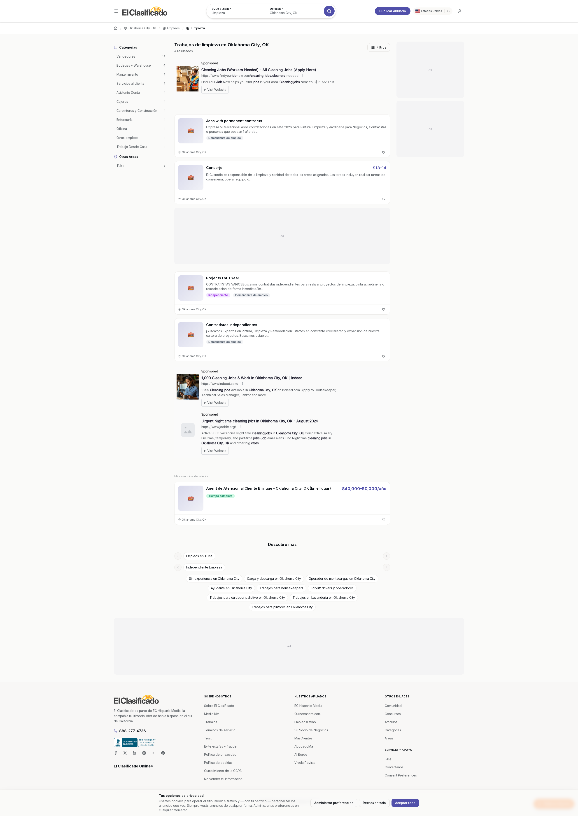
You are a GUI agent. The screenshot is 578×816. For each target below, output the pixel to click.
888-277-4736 (132, 731)
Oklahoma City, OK (142, 28)
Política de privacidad (220, 754)
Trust (208, 738)
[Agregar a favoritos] (383, 152)
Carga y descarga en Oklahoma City (274, 578)
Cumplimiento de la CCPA (223, 771)
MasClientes (303, 738)
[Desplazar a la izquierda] (178, 556)
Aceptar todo (405, 803)
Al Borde (300, 754)
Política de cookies (218, 763)
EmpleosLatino (305, 722)
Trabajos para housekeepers (281, 588)
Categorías (393, 730)
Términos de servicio (219, 730)
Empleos (173, 28)
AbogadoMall (304, 746)
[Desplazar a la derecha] (386, 556)
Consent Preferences (401, 775)
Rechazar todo (374, 803)
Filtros (381, 47)
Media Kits (211, 714)
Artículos (391, 722)
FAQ (388, 759)
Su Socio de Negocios (311, 730)
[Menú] (116, 11)
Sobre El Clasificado (219, 706)
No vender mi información (223, 779)
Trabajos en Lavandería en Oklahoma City (324, 597)
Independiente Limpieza (204, 567)
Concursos (393, 714)
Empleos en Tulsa (199, 556)
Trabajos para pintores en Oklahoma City (282, 607)
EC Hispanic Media (308, 706)
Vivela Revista (304, 763)
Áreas (389, 738)
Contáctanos (394, 767)
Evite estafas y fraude (220, 746)
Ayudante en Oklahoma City (231, 588)
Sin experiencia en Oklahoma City (214, 578)
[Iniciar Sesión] (459, 11)
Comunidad (393, 706)
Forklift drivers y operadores (332, 588)
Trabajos (210, 722)
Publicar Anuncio (392, 11)
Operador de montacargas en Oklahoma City (342, 578)
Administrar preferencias (333, 803)
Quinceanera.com (307, 714)
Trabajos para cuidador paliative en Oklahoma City (247, 597)
